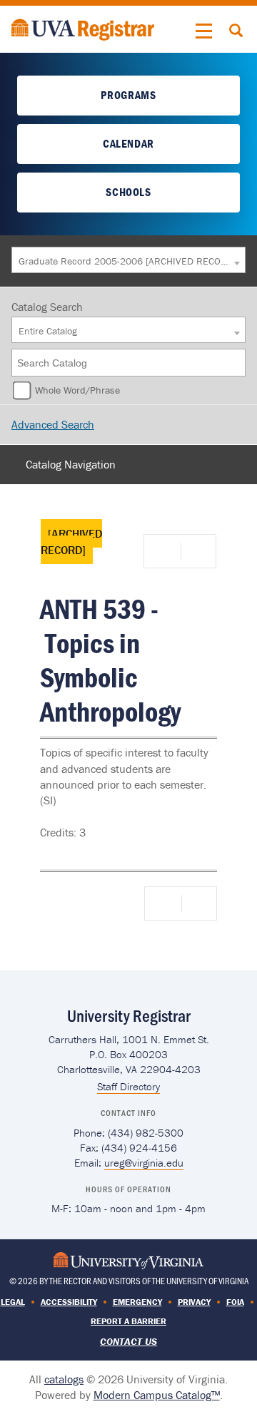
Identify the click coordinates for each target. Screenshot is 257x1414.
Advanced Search (52, 424)
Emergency (137, 1301)
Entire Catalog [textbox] (48, 330)
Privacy (194, 1301)
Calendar (128, 143)
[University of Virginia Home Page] (128, 1259)
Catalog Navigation (71, 464)
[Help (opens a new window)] (197, 551)
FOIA (235, 1301)
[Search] (236, 362)
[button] (204, 31)
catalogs (64, 1379)
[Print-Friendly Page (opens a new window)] (164, 551)
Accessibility (69, 1301)
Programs (128, 95)
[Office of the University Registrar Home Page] (82, 28)
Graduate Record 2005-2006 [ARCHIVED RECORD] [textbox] (125, 261)
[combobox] (128, 260)
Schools (128, 192)
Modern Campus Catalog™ (157, 1395)
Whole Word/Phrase (77, 390)
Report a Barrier (128, 1321)
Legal (13, 1301)
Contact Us (128, 1341)
